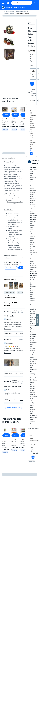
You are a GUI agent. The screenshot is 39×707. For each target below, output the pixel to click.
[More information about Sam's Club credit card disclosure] (30, 150)
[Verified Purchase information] (18, 312)
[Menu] (3, 2)
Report (21, 333)
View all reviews (11, 268)
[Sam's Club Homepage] (8, 2)
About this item (8, 158)
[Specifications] (22, 209)
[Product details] (22, 161)
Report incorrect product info (14, 202)
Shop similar (32, 84)
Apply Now (31, 153)
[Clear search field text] (27, 3)
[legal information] (35, 54)
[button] (6, 285)
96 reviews (15, 264)
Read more (7, 329)
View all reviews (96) (13, 407)
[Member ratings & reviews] (22, 256)
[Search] (29, 2)
